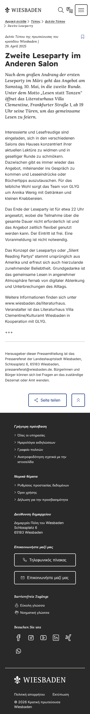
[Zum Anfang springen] (78, 400)
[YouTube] (43, 637)
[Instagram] (31, 637)
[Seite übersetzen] (69, 10)
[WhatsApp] (18, 651)
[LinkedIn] (56, 637)
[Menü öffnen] (81, 10)
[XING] (68, 637)
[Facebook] (18, 637)
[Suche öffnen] (61, 10)
